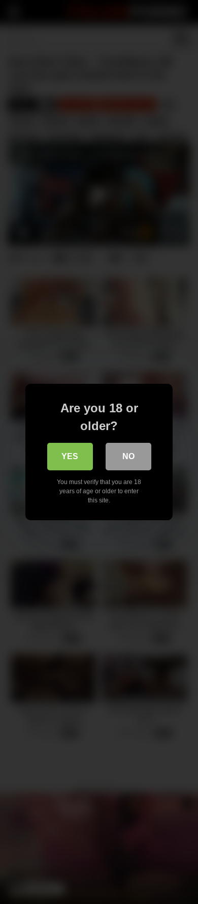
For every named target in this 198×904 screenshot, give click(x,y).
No (128, 456)
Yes (69, 456)
